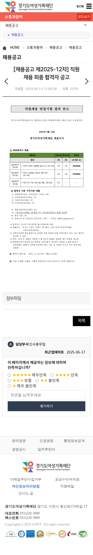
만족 (74, 375)
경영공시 (19, 449)
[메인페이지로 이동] (29, 6)
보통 (27, 380)
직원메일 (67, 486)
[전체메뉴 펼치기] (89, 6)
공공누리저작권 (67, 479)
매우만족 (39, 375)
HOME (15, 47)
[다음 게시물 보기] (87, 82)
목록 (81, 320)
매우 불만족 (26, 386)
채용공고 (17, 35)
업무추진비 (46, 449)
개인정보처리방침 (26, 486)
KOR (80, 6)
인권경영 (46, 441)
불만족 (53, 380)
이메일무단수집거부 (25, 479)
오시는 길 (25, 493)
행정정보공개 (74, 441)
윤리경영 (19, 441)
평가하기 (46, 406)
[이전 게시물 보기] (6, 82)
